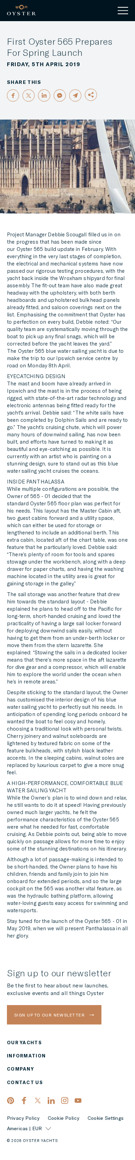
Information (26, 1055)
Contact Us (25, 1082)
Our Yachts (24, 1042)
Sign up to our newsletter (50, 1014)
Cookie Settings (106, 1118)
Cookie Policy (63, 1118)
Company (20, 1069)
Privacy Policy (23, 1118)
